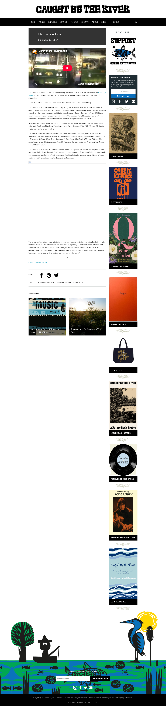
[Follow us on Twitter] (127, 101)
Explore (52, 22)
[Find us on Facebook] (120, 101)
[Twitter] (56, 275)
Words (42, 22)
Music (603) (78, 282)
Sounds (63, 22)
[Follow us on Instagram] (113, 101)
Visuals (74, 22)
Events (85, 22)
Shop (103, 22)
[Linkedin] (64, 275)
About (95, 22)
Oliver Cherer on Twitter (38, 262)
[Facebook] (41, 275)
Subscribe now (123, 96)
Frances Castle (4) (64, 282)
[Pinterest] (49, 275)
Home (32, 22)
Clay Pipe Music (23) (46, 282)
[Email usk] (134, 101)
